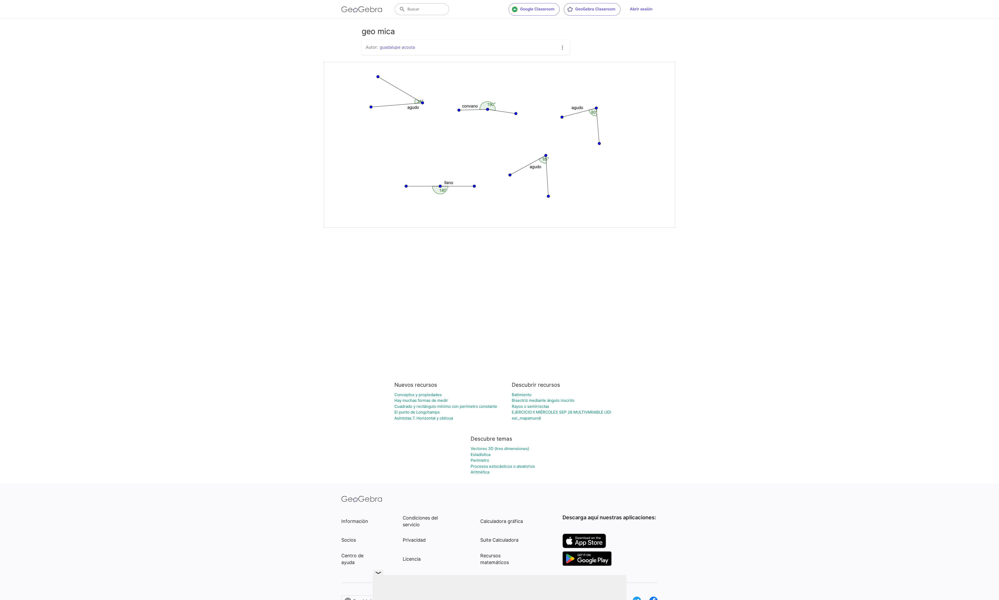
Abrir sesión (641, 9)
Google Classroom (537, 9)
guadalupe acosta (397, 47)
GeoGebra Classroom (595, 9)
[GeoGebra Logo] (361, 9)
